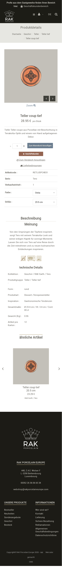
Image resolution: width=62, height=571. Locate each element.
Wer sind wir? (41, 510)
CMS (31, 562)
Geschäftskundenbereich (36, 6)
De (49, 14)
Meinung (30, 224)
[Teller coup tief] (31, 51)
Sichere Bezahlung (44, 521)
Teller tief (46, 34)
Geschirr (27, 34)
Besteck (8, 525)
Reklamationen (42, 525)
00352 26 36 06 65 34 (31, 483)
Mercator (49, 552)
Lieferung (40, 517)
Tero (35, 178)
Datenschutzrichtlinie (46, 535)
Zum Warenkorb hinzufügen (32, 366)
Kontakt (39, 513)
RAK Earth (39, 274)
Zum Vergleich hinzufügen (32, 160)
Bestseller (9, 510)
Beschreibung (31, 218)
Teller (36, 34)
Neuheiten (9, 513)
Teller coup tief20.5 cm (31, 389)
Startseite (16, 34)
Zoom (29, 105)
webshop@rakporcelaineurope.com (30, 489)
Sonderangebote (12, 517)
